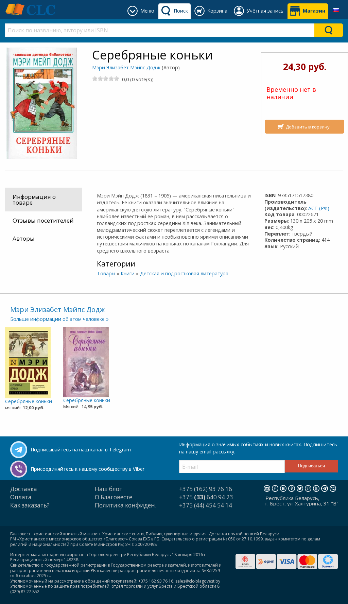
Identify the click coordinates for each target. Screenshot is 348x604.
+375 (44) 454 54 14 (205, 505)
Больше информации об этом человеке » (59, 319)
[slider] (105, 78)
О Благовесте (113, 497)
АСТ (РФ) (318, 208)
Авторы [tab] (24, 238)
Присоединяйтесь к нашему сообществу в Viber (87, 469)
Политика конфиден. (125, 505)
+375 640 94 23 (206, 497)
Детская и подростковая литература (184, 273)
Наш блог (108, 489)
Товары (106, 273)
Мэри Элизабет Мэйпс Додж (126, 67)
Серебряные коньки (28, 401)
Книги (128, 273)
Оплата (21, 497)
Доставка (23, 489)
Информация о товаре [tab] (34, 199)
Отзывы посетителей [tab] (43, 220)
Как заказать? (30, 505)
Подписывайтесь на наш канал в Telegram (81, 449)
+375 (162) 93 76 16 (205, 489)
